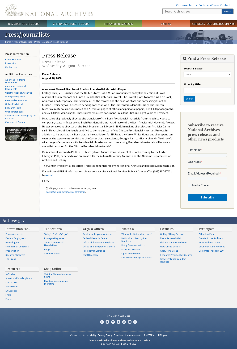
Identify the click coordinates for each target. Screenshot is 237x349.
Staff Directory (90, 254)
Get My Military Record (172, 234)
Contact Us (227, 5)
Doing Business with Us (133, 245)
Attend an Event (207, 234)
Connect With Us (118, 316)
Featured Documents (16, 100)
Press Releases (42, 41)
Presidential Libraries (94, 250)
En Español (11, 290)
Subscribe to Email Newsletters (54, 244)
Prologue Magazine (54, 238)
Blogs (47, 249)
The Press (11, 258)
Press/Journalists (23, 41)
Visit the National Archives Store (57, 276)
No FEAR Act (150, 335)
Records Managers (15, 254)
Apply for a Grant (169, 250)
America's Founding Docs (19, 278)
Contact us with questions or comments (65, 191)
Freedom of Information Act (128, 335)
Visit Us (166, 24)
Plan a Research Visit (170, 238)
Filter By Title (192, 84)
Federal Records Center (95, 238)
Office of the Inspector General (99, 246)
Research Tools (13, 107)
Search (227, 11)
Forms (9, 299)
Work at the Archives (209, 242)
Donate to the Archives (211, 238)
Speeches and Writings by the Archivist (20, 117)
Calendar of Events (15, 122)
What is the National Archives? (137, 234)
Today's (57, 234)
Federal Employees (16, 238)
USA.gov (162, 335)
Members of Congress (17, 246)
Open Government (131, 253)
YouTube (124, 322)
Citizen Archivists (186, 5)
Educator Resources (118, 24)
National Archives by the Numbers (134, 240)
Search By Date (193, 68)
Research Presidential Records (176, 254)
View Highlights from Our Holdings (173, 260)
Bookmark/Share (208, 5)
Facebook (102, 322)
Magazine (15, 96)
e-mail (49, 175)
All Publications (52, 253)
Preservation (12, 250)
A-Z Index (10, 274)
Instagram (113, 322)
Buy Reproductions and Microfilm (56, 282)
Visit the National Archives (18, 92)
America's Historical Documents (15, 87)
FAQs (8, 294)
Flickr (135, 322)
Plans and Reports (130, 249)
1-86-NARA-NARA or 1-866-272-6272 (118, 343)
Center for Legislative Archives (99, 234)
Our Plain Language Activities (136, 257)
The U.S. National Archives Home (49, 10)
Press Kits (10, 63)
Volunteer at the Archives (212, 246)
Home (8, 41)
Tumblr (118, 322)
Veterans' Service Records (71, 24)
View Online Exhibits (170, 246)
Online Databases (14, 111)
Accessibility (89, 335)
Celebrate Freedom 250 (211, 250)
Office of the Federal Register (98, 242)
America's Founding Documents (213, 24)
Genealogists (12, 242)
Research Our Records (23, 24)
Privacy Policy (105, 335)
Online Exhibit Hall (14, 104)
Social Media (12, 286)
